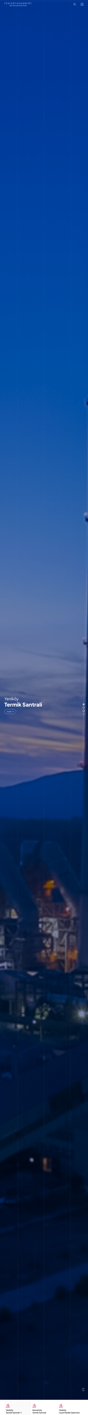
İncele (9, 714)
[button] (83, 701)
